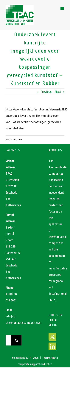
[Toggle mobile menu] (62, 8)
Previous (46, 92)
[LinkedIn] (52, 346)
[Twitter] (52, 337)
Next (58, 92)
